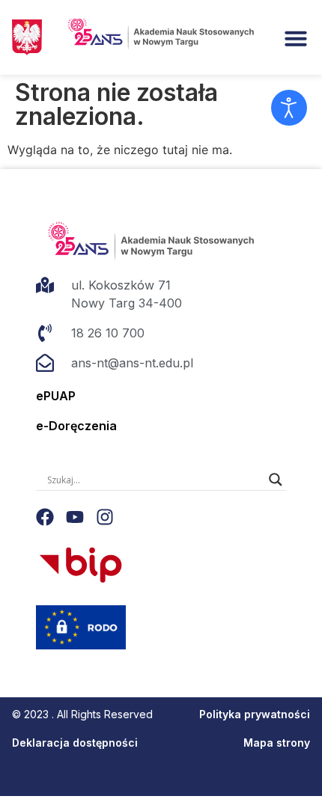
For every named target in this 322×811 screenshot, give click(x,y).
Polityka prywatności (254, 714)
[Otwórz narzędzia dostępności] (289, 108)
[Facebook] (45, 517)
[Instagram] (105, 517)
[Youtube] (75, 517)
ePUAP (56, 395)
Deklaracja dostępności (75, 742)
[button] (296, 38)
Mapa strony (276, 742)
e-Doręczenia (76, 425)
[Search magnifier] (275, 479)
